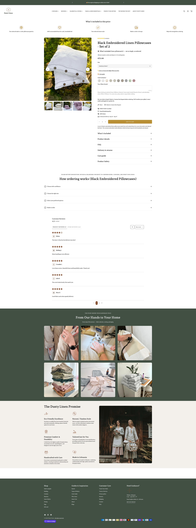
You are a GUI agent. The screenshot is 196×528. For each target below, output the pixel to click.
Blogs (73, 504)
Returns (101, 496)
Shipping (101, 499)
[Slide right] (88, 69)
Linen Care (74, 499)
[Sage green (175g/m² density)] (130, 80)
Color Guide (74, 494)
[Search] (184, 11)
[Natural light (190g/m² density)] (114, 80)
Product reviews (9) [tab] (59, 227)
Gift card (46, 507)
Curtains (46, 494)
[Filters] (132, 227)
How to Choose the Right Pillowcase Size (109, 70)
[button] (101, 38)
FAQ (100, 504)
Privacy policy (102, 494)
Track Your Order (103, 488)
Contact (101, 501)
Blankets (46, 496)
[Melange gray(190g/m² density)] (126, 80)
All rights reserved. (59, 518)
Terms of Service (103, 491)
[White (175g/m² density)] (103, 80)
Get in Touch (131, 501)
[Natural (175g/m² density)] (118, 80)
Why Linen (74, 496)
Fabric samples (47, 488)
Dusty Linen (51, 518)
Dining (45, 501)
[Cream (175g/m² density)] (106, 80)
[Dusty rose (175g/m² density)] (134, 80)
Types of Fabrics (75, 491)
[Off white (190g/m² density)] (99, 80)
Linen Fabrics (47, 499)
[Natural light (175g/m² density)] (110, 80)
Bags (45, 504)
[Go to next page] (102, 303)
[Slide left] (48, 69)
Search (73, 488)
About (73, 501)
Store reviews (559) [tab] (74, 227)
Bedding (46, 491)
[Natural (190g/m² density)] (122, 80)
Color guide (102, 74)
